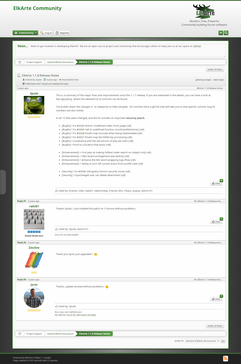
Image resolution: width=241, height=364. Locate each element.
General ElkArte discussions (60, 62)
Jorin (34, 285)
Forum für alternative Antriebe (81, 315)
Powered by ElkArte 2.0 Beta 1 (27, 357)
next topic (218, 79)
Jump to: (179, 340)
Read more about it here (31, 53)
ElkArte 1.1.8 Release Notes (94, 62)
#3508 (80, 133)
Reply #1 (21, 201)
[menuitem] (226, 33)
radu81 (34, 206)
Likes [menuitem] (218, 183)
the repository (64, 99)
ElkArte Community (37, 8)
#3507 (80, 137)
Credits (47, 357)
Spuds (34, 93)
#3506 (82, 171)
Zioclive (34, 248)
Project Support (34, 62)
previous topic (203, 79)
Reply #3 (21, 279)
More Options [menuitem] (215, 69)
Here (69, 53)
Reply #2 (21, 242)
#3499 (80, 129)
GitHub (197, 46)
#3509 (80, 125)
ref (128, 125)
